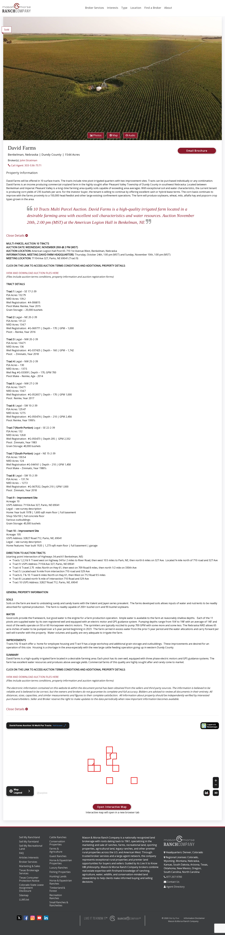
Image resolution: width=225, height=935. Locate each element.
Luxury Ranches (58, 867)
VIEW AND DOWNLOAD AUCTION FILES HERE (32, 273)
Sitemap (23, 895)
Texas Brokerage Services (29, 872)
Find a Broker (152, 8)
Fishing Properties (60, 871)
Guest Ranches (57, 856)
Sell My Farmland (29, 841)
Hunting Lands (57, 876)
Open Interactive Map (112, 807)
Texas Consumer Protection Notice (29, 879)
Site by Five (174, 918)
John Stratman (28, 160)
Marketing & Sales (29, 866)
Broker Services (94, 8)
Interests (112, 8)
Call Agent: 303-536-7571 (26, 165)
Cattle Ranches (57, 837)
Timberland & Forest (57, 889)
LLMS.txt (24, 899)
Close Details (15, 235)
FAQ (21, 853)
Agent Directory (175, 886)
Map (115, 135)
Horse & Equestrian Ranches (60, 882)
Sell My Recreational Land (30, 847)
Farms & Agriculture (55, 850)
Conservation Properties (57, 843)
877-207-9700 (174, 877)
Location (135, 8)
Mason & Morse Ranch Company (183, 921)
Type (124, 8)
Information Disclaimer (194, 918)
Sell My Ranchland (29, 837)
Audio (131, 135)
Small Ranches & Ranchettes (58, 904)
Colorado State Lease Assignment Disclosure (31, 887)
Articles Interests (29, 857)
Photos (97, 135)
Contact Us (173, 881)
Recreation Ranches (55, 897)
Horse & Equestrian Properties (60, 862)
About (168, 8)
